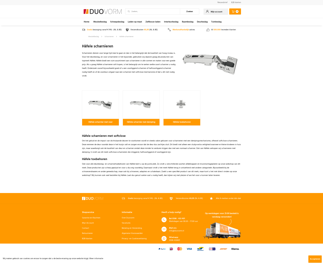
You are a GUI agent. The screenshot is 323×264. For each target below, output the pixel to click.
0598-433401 (174, 240)
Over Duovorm (128, 217)
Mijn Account (88, 223)
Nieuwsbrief (222, 2)
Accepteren (315, 259)
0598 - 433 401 (178, 218)
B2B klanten (236, 2)
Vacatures (126, 223)
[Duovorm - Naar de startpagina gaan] (103, 11)
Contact (85, 228)
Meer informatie (96, 258)
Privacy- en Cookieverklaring (134, 238)
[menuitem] (222, 2)
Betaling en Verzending (132, 228)
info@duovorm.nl (176, 230)
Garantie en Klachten (91, 217)
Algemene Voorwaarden (132, 233)
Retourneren (87, 233)
